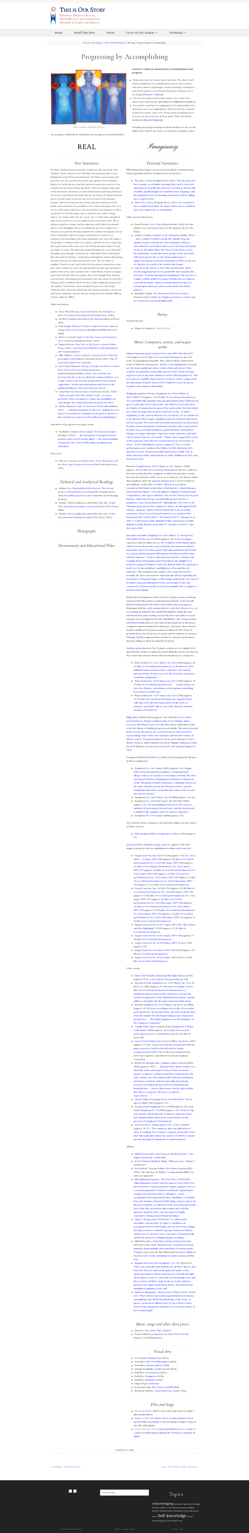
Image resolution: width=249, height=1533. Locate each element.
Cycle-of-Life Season (140, 32)
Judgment (191, 1508)
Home (59, 32)
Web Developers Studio (71, 1529)
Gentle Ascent (162, 1369)
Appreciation (187, 1504)
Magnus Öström (143, 1263)
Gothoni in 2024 (134, 459)
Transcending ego (158, 1521)
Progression (150, 1219)
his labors (148, 1414)
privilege (154, 1421)
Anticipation (178, 1504)
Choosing (155, 1508)
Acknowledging (163, 1503)
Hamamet (150, 1380)
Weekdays (176, 32)
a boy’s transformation (173, 1418)
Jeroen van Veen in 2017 (157, 746)
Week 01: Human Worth (173, 1521)
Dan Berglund (161, 1263)
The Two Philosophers (158, 1361)
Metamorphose (154, 1365)
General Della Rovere (171, 1429)
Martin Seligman (153, 120)
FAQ (181, 1529)
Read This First (84, 32)
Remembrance (179, 1511)
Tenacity (190, 1516)
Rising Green (155, 1358)
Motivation (155, 1511)
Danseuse (154, 1383)
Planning (163, 1511)
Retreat (196, 1511)
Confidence (163, 1508)
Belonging (196, 1504)
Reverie (154, 1516)
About (110, 32)
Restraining (188, 1511)
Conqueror (151, 1376)
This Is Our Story (53, 15)
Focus (170, 1508)
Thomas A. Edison (153, 94)
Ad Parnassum (152, 1372)
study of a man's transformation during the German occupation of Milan (164, 1433)
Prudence (170, 1511)
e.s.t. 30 (175, 1263)
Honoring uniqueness (179, 1508)
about (158, 1418)
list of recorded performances (166, 357)
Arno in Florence (164, 1390)
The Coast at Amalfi (162, 1387)
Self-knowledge (172, 1515)
